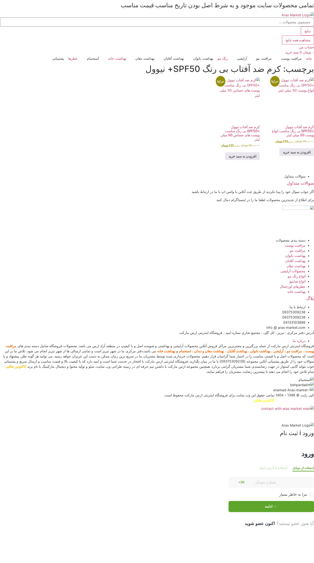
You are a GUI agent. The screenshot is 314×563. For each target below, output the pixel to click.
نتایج (307, 31)
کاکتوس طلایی (15, 366)
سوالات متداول (300, 183)
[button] (289, 58)
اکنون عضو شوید (260, 523)
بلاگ (310, 298)
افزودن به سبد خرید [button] (297, 152)
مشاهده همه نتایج (298, 40)
